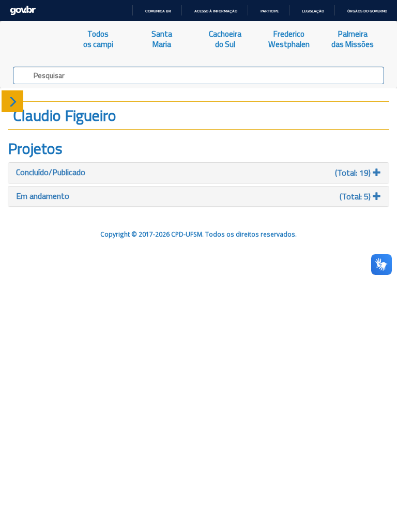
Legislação (313, 11)
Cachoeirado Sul (225, 39)
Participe (270, 11)
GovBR (23, 10)
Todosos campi (98, 39)
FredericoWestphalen (289, 39)
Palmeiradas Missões (352, 39)
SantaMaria (161, 39)
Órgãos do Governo (367, 11)
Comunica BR (158, 11)
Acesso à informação (215, 11)
